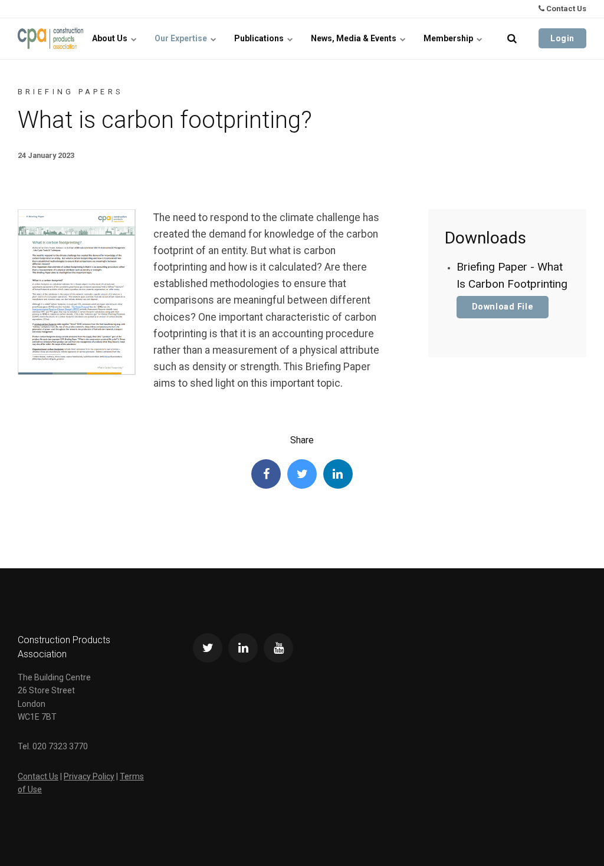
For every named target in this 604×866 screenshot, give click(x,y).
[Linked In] (338, 474)
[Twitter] (302, 474)
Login (562, 38)
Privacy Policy (89, 776)
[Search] (512, 38)
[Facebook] (266, 474)
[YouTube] (278, 648)
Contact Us (565, 8)
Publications (259, 38)
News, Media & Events (354, 38)
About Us (110, 38)
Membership (449, 38)
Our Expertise (182, 38)
